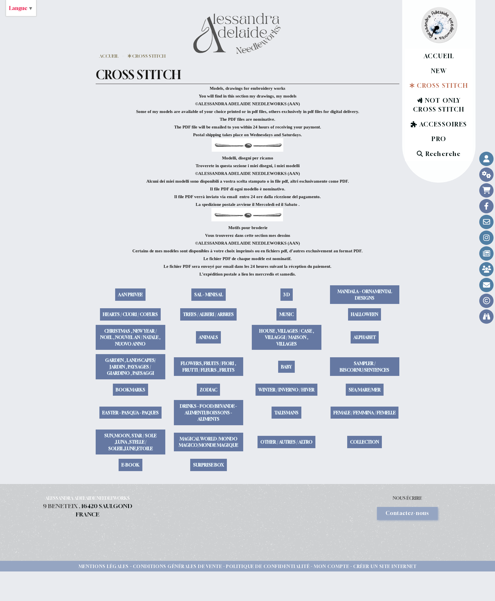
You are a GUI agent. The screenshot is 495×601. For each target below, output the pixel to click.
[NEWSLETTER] (486, 285)
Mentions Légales (103, 566)
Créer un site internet (385, 566)
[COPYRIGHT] (486, 301)
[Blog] (486, 253)
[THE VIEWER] (486, 316)
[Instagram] (486, 238)
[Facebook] (486, 206)
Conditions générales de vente (177, 566)
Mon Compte (331, 566)
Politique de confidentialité (268, 566)
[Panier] (486, 190)
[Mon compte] (486, 159)
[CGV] (486, 174)
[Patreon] (486, 269)
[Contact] (486, 222)
